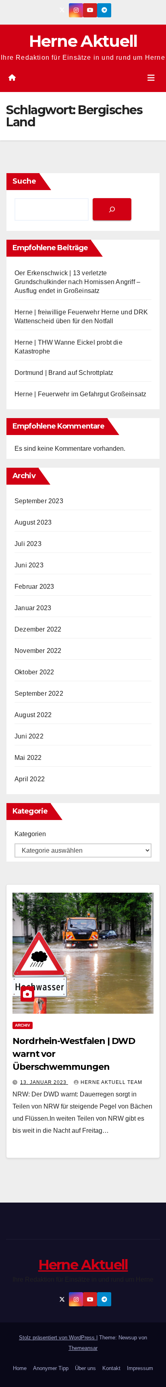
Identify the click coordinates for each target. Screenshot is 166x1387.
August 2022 (33, 714)
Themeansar (83, 1348)
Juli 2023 (28, 543)
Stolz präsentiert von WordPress (57, 1338)
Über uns (85, 1368)
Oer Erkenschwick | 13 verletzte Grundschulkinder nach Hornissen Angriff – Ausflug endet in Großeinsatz (77, 282)
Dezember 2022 (38, 629)
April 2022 (30, 779)
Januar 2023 (33, 608)
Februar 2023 (34, 586)
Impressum (140, 1368)
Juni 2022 (29, 736)
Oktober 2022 (34, 672)
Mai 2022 (28, 757)
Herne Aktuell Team (111, 1082)
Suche (24, 181)
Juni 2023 (29, 565)
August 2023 (33, 522)
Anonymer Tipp (50, 1368)
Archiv (22, 1025)
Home (20, 1368)
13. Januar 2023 (44, 1082)
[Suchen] (112, 209)
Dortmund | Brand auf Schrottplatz (64, 372)
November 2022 (38, 650)
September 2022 (39, 693)
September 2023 (39, 501)
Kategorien (30, 834)
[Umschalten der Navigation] (151, 78)
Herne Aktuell (83, 41)
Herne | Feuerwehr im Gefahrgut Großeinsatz (80, 394)
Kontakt (111, 1368)
